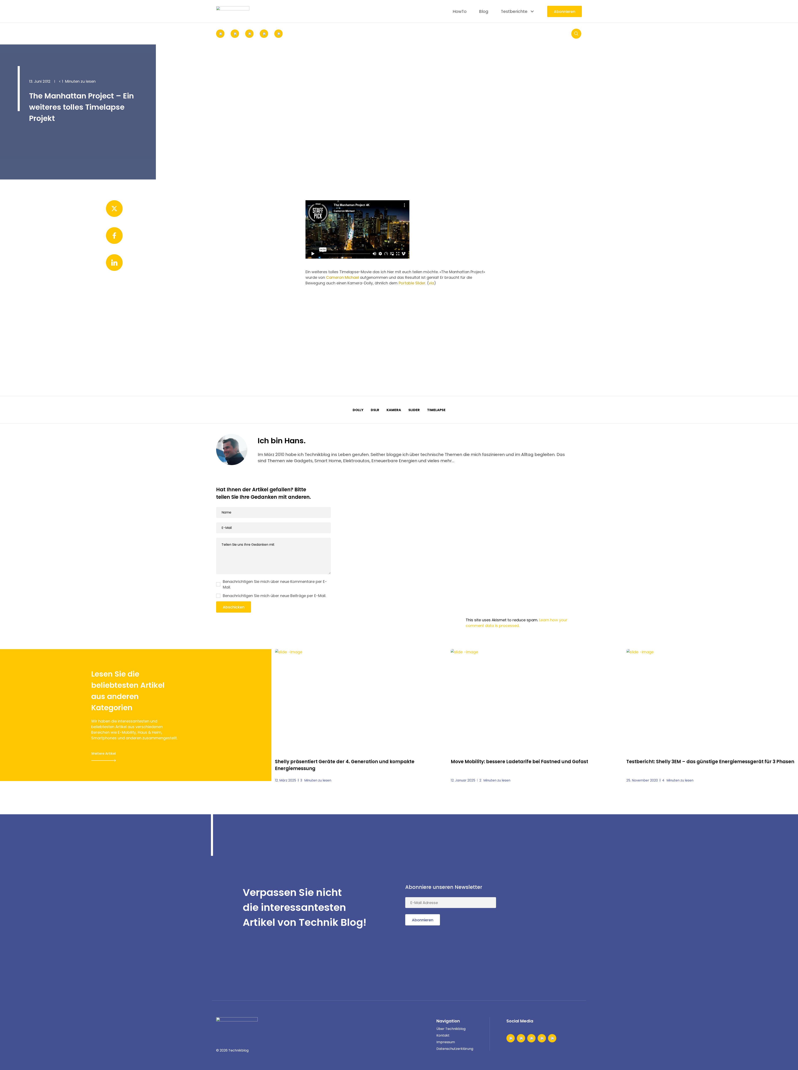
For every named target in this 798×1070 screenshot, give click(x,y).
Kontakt (442, 1035)
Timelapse (436, 410)
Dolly (358, 410)
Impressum (445, 1042)
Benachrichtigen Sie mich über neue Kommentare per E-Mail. (275, 584)
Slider (414, 410)
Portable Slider (412, 283)
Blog (483, 11)
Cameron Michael (342, 277)
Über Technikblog (451, 1028)
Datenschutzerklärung (454, 1048)
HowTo (460, 11)
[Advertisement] (399, 325)
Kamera (394, 410)
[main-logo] (232, 11)
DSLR (375, 410)
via (431, 283)
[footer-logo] (237, 1023)
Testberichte (514, 11)
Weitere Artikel (103, 753)
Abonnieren (564, 11)
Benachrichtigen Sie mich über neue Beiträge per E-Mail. (274, 595)
